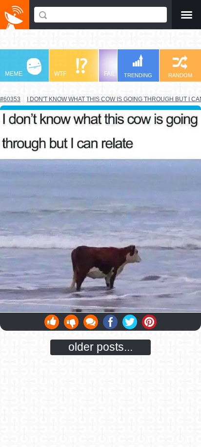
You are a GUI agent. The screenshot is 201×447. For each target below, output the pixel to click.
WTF (60, 73)
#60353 (10, 99)
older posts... (100, 347)
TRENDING (138, 75)
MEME (13, 73)
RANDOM (180, 75)
